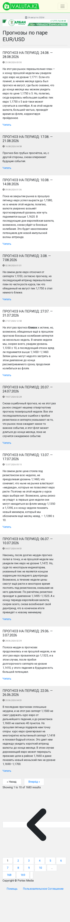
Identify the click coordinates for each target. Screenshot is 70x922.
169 (23, 875)
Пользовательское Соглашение (43, 888)
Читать (7, 124)
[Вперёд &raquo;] (31, 875)
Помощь (12, 888)
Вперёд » (34, 781)
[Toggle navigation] (62, 6)
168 (9, 875)
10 (40, 867)
